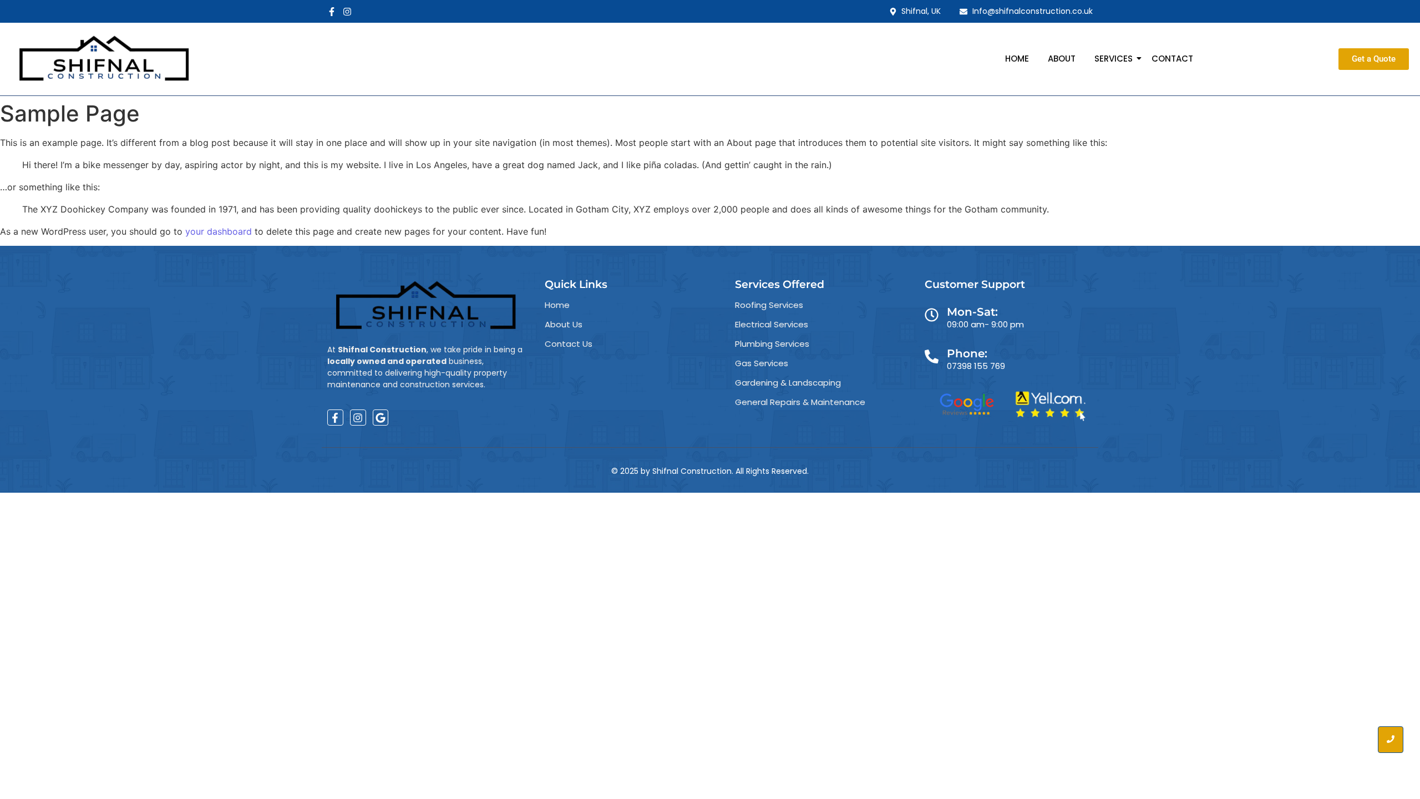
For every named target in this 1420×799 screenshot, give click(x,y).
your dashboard (218, 231)
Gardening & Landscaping (788, 382)
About (1062, 58)
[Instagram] (347, 11)
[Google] (381, 417)
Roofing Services (769, 305)
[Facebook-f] (331, 11)
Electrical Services (771, 324)
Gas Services (761, 363)
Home (1017, 58)
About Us (563, 324)
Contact (1172, 58)
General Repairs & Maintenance (800, 402)
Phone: (967, 353)
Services (1113, 58)
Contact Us (568, 344)
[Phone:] (932, 358)
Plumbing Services (772, 344)
